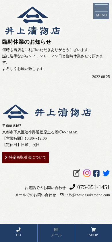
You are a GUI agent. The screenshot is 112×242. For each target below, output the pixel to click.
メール (56, 235)
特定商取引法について (27, 157)
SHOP (93, 235)
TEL (18, 235)
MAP (73, 132)
